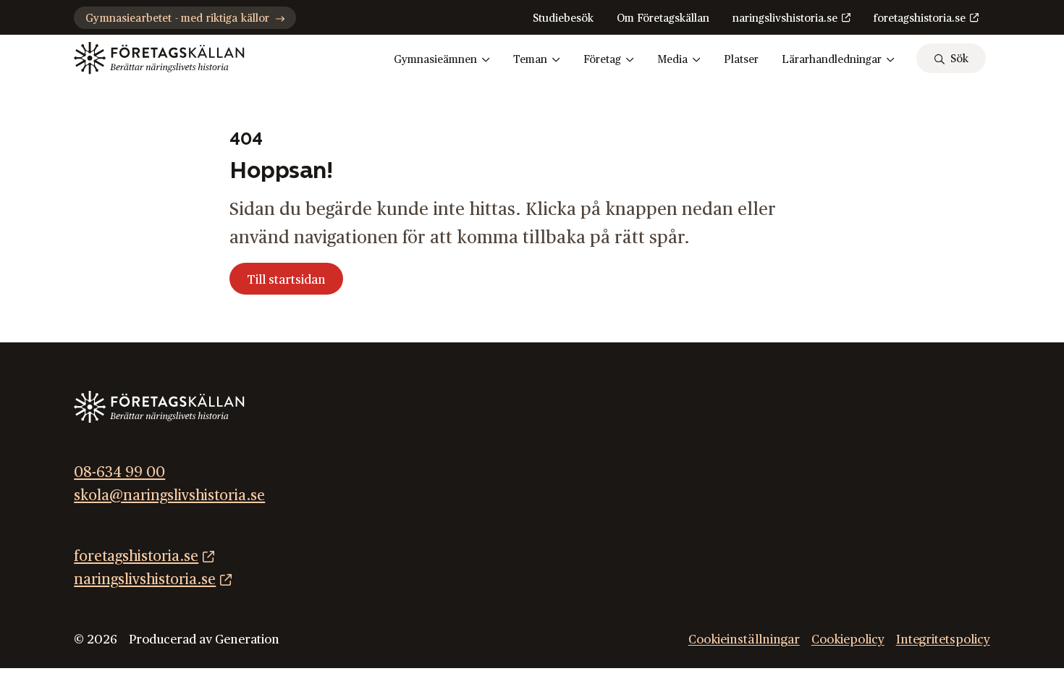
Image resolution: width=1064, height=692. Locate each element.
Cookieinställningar (744, 639)
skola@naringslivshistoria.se (169, 496)
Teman (530, 59)
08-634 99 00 (119, 472)
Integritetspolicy (943, 639)
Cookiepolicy (847, 639)
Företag (602, 59)
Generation (247, 639)
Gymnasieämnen (435, 59)
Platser (741, 59)
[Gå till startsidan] (159, 58)
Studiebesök (563, 18)
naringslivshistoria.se (784, 18)
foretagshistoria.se (920, 18)
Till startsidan (286, 280)
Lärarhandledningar (832, 59)
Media (672, 59)
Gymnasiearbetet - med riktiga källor (177, 18)
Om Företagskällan (663, 18)
